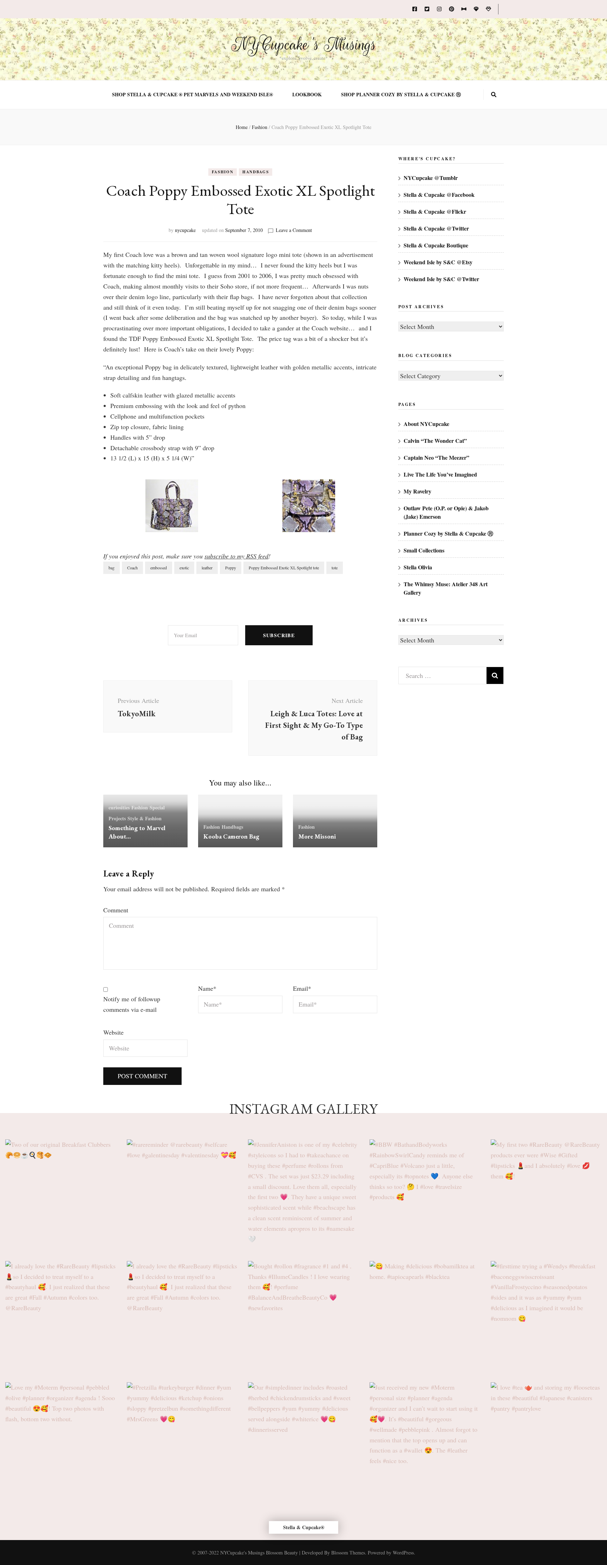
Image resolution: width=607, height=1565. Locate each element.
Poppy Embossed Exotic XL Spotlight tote (284, 567)
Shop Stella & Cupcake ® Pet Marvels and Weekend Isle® (192, 94)
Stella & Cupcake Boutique (436, 245)
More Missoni (317, 836)
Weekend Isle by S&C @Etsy (438, 262)
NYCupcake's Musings (303, 44)
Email (302, 988)
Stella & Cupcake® (303, 1527)
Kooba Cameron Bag (231, 836)
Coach (132, 567)
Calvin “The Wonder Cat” (435, 440)
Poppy (230, 567)
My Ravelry (417, 491)
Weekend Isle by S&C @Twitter (441, 279)
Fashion (223, 172)
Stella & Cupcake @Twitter (436, 228)
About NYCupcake (426, 424)
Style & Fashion (145, 818)
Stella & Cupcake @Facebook (439, 194)
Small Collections (424, 550)
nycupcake (185, 230)
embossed (158, 567)
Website (113, 1032)
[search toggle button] (493, 94)
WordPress (403, 1552)
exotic (184, 567)
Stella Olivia (418, 567)
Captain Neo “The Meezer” (436, 457)
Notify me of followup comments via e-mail (131, 1004)
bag (112, 567)
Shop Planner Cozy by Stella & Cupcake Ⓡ (401, 94)
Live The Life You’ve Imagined (440, 474)
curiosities (119, 807)
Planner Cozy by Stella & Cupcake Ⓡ (448, 533)
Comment (115, 910)
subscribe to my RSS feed (236, 556)
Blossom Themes (348, 1552)
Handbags (255, 172)
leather (207, 567)
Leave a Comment (294, 230)
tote (335, 567)
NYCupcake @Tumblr (431, 178)
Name (207, 988)
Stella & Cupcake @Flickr (435, 211)
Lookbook (307, 94)
